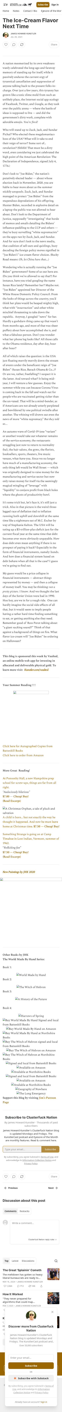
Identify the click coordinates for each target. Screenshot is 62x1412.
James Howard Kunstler (23, 33)
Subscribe (43, 4)
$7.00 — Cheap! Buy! (15, 796)
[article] (31, 1278)
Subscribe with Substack (33, 1378)
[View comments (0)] (14, 44)
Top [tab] (6, 1260)
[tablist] (17, 1211)
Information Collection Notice (37, 1160)
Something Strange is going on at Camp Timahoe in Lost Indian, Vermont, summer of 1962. (31, 838)
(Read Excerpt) (12, 801)
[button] (6, 11)
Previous (13, 1187)
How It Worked (13, 1294)
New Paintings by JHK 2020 (19, 872)
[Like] (6, 44)
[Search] (56, 1261)
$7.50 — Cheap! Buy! (46, 826)
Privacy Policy (41, 1392)
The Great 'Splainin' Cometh (22, 1270)
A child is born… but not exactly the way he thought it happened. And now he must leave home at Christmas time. (30, 821)
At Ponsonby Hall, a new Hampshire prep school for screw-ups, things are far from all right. (29, 783)
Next (51, 1187)
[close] (52, 1312)
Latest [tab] (15, 1260)
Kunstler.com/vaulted (36, 670)
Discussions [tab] (28, 1260)
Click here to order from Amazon (23, 755)
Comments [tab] (10, 1211)
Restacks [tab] (24, 1211)
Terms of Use (47, 1156)
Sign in (55, 4)
